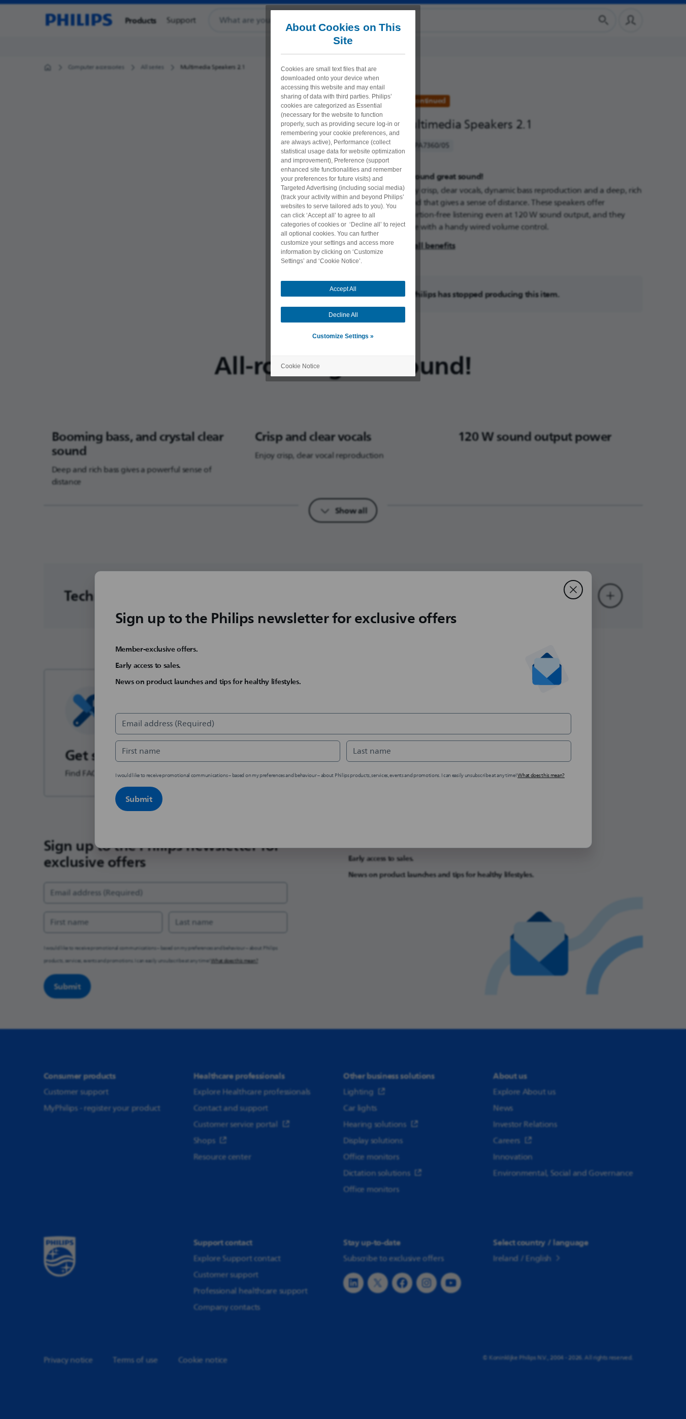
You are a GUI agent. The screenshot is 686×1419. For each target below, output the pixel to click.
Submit (138, 799)
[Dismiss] (573, 590)
